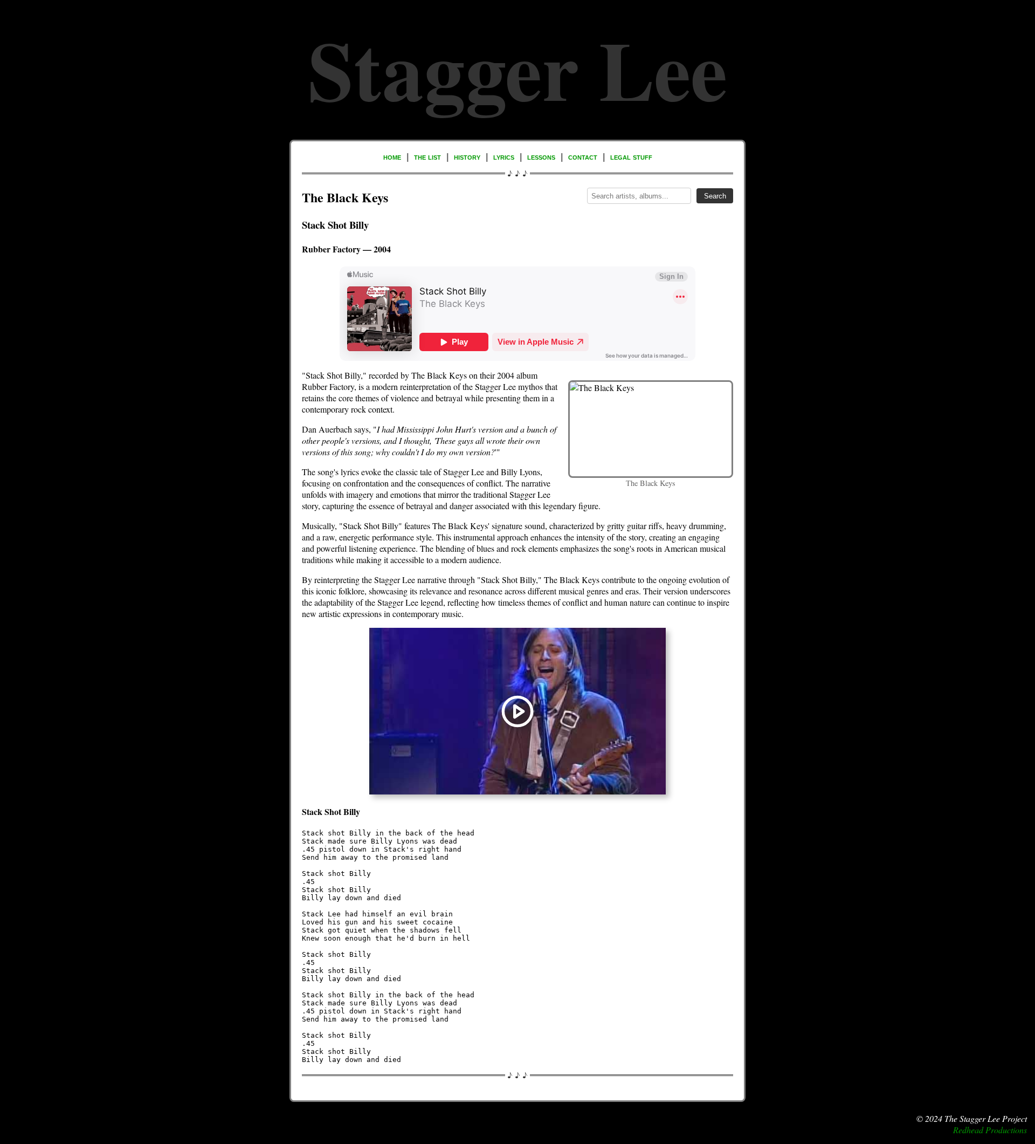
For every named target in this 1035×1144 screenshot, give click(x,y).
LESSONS (541, 156)
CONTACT (582, 156)
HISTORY (467, 156)
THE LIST (427, 156)
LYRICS (503, 156)
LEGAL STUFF (631, 156)
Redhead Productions (990, 1129)
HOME (392, 156)
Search (715, 196)
